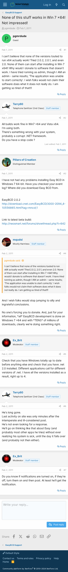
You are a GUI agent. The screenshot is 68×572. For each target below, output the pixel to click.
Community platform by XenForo (30, 568)
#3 (64, 173)
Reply (63, 94)
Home (6, 561)
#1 (65, 50)
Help (56, 558)
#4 (64, 253)
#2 (64, 118)
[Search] (63, 4)
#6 (64, 406)
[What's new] (56, 4)
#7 (65, 470)
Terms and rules (25, 558)
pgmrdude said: (12, 260)
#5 (64, 354)
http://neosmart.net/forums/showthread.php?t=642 (33, 223)
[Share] (60, 50)
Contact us (8, 558)
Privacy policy (43, 558)
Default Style (12, 553)
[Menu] (5, 4)
